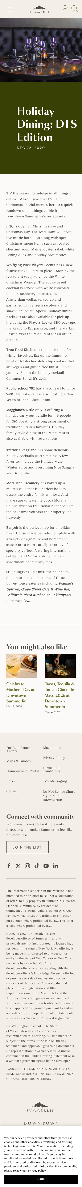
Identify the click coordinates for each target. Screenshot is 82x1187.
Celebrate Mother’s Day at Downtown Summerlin (20, 692)
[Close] (77, 1132)
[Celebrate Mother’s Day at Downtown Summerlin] (21, 656)
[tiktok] (36, 865)
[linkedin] (55, 865)
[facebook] (8, 865)
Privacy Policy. (37, 1170)
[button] (27, 847)
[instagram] (27, 865)
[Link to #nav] (9, 9)
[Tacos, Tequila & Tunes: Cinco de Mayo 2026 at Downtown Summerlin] (60, 656)
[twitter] (18, 865)
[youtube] (46, 865)
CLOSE (41, 1179)
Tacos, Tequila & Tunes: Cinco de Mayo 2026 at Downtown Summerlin (59, 695)
